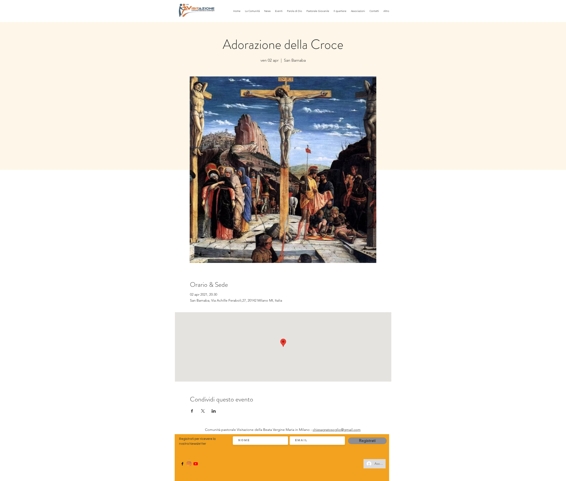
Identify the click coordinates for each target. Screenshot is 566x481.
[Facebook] (182, 464)
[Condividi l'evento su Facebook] (192, 411)
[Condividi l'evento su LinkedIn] (214, 411)
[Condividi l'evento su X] (203, 411)
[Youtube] (195, 464)
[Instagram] (189, 464)
